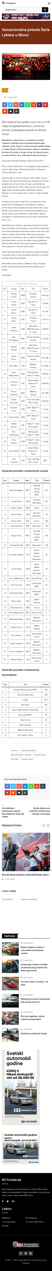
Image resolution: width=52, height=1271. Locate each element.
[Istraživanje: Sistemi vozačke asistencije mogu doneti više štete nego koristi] (10, 966)
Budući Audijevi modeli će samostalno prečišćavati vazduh (32, 950)
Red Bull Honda (40, 755)
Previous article (9, 805)
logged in (16, 899)
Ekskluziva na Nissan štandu (34, 1033)
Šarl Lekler (15, 759)
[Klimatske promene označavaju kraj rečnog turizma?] (10, 1001)
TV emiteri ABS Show (34, 1222)
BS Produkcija (31, 1218)
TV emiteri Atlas (8, 1222)
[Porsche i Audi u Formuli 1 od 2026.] (10, 983)
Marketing (6, 1218)
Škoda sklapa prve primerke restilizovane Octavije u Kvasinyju (39, 811)
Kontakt (5, 1226)
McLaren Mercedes (28, 750)
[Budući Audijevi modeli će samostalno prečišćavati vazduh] (10, 949)
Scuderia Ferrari (27, 759)
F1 (5, 90)
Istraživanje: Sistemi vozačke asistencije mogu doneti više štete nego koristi (34, 967)
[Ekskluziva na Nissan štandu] (10, 1035)
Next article (44, 805)
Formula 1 (14, 750)
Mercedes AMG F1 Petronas (21, 755)
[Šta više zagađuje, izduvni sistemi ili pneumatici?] (10, 1018)
